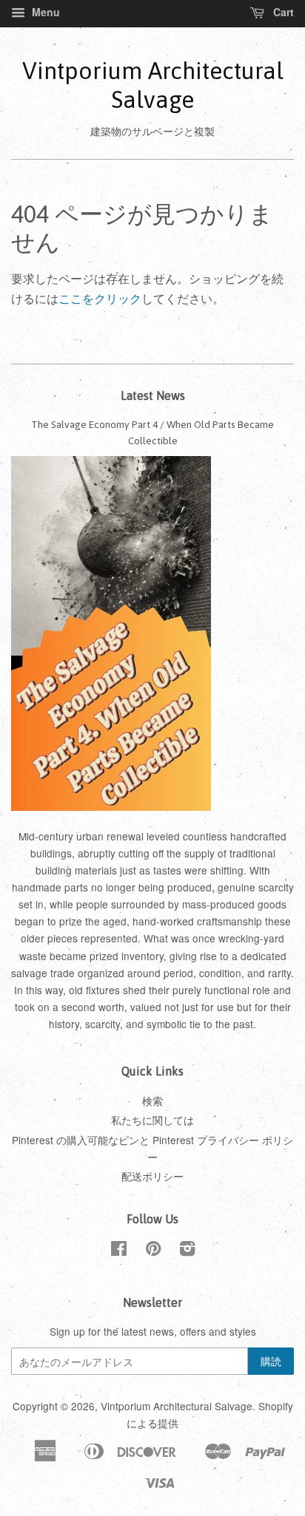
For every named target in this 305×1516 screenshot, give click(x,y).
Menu (44, 11)
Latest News (153, 395)
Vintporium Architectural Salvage (153, 84)
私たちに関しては (152, 1119)
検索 (152, 1100)
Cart (282, 11)
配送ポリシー (152, 1176)
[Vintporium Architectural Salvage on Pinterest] (153, 1250)
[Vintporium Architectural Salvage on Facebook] (118, 1250)
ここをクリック (99, 298)
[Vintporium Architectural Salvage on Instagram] (187, 1250)
